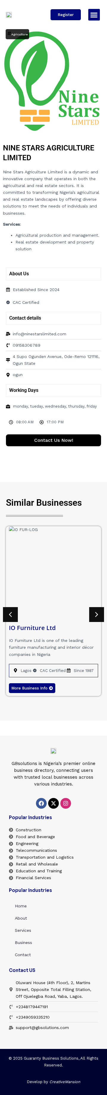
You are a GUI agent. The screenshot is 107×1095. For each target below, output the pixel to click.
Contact (23, 954)
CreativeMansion (64, 1082)
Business (23, 942)
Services (23, 930)
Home (21, 906)
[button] (94, 15)
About (21, 918)
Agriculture (19, 34)
